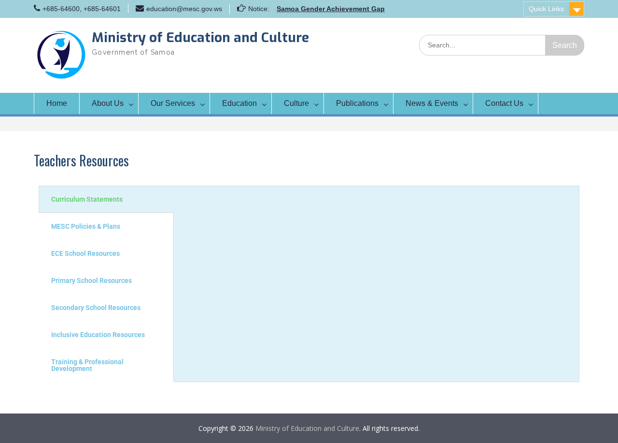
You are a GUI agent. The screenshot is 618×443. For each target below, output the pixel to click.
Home (56, 103)
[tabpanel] (376, 196)
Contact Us (504, 103)
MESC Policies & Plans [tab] (85, 226)
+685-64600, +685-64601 (81, 9)
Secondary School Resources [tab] (95, 307)
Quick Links (546, 9)
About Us (108, 103)
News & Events (432, 103)
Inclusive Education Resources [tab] (98, 335)
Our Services (173, 103)
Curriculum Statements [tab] (87, 199)
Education (239, 103)
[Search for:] (501, 44)
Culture (296, 103)
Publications (357, 103)
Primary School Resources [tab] (91, 280)
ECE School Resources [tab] (85, 253)
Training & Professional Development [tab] (87, 365)
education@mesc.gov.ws (184, 9)
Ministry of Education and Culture (200, 37)
